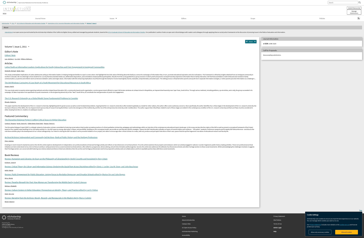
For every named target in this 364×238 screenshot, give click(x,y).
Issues (112, 18)
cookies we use (344, 225)
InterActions (9, 32)
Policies (322, 18)
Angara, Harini (9, 86)
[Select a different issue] (28, 46)
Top (360, 210)
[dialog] (333, 224)
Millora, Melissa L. (26, 59)
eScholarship (5, 23)
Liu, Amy (17, 59)
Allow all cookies (346, 232)
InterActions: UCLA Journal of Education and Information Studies (66, 23)
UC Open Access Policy (189, 228)
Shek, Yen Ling (9, 194)
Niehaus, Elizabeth (10, 186)
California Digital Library (8, 224)
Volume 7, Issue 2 (91, 23)
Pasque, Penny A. (49, 123)
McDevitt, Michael (10, 71)
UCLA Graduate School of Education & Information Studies (126, 32)
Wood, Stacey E (9, 202)
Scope (253, 18)
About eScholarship (188, 220)
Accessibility (186, 235)
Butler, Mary (20, 71)
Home (184, 216)
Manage (354, 12)
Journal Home (40, 18)
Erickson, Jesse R (10, 162)
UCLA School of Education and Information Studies (31, 23)
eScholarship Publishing (190, 231)
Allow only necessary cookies (320, 232)
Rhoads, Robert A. (10, 102)
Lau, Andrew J (9, 59)
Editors (183, 18)
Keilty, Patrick (9, 170)
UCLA (4, 13)
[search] (359, 2)
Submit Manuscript (354, 8)
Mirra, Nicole (9, 178)
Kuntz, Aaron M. (22, 123)
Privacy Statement (315, 225)
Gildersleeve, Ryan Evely (35, 123)
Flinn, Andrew (9, 141)
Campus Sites (186, 224)
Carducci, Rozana (10, 123)
